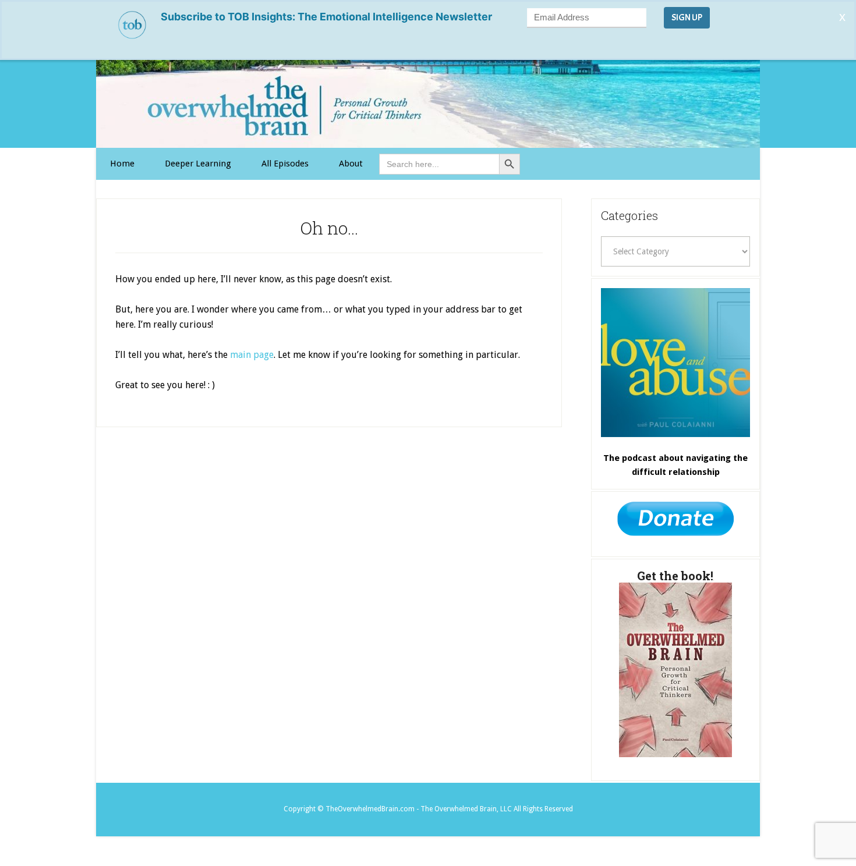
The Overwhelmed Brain (428, 104)
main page (252, 354)
